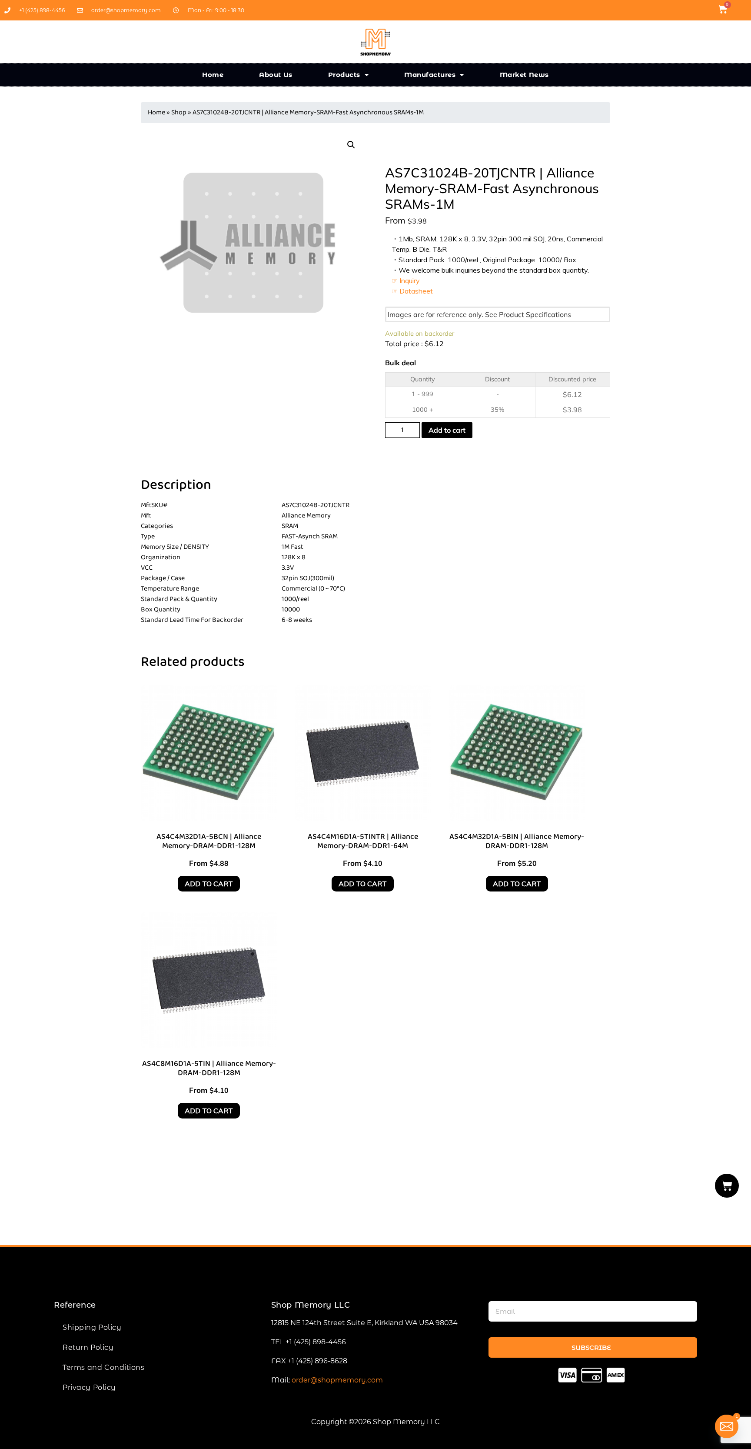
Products (344, 74)
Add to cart (447, 430)
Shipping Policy (92, 1327)
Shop (178, 112)
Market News (524, 74)
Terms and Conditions (103, 1367)
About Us (275, 74)
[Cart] (727, 1186)
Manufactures (429, 74)
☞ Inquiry (406, 280)
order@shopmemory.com (337, 1380)
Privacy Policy (89, 1387)
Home (212, 74)
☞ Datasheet (412, 291)
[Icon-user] (739, 9)
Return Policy (88, 1347)
